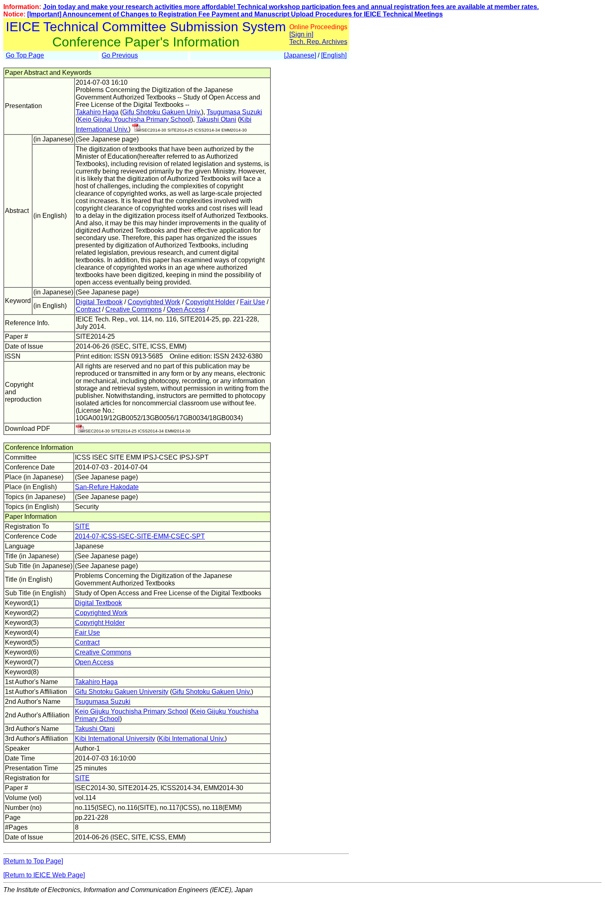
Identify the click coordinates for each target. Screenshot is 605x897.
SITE (82, 526)
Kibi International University (115, 738)
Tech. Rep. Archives (318, 41)
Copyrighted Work (154, 301)
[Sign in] (301, 34)
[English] (334, 55)
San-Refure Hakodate (107, 486)
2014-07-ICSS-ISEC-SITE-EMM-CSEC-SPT (140, 536)
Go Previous (120, 55)
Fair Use (252, 301)
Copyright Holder (210, 301)
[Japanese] (300, 55)
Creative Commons (133, 309)
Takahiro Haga (97, 112)
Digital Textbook (99, 301)
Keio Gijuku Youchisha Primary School (134, 119)
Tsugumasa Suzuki (234, 112)
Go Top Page (25, 55)
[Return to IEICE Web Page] (44, 875)
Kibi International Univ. (192, 738)
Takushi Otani (216, 119)
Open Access (186, 309)
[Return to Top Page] (33, 861)
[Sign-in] (136, 129)
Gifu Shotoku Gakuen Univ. (161, 112)
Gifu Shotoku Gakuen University (121, 691)
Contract (88, 309)
